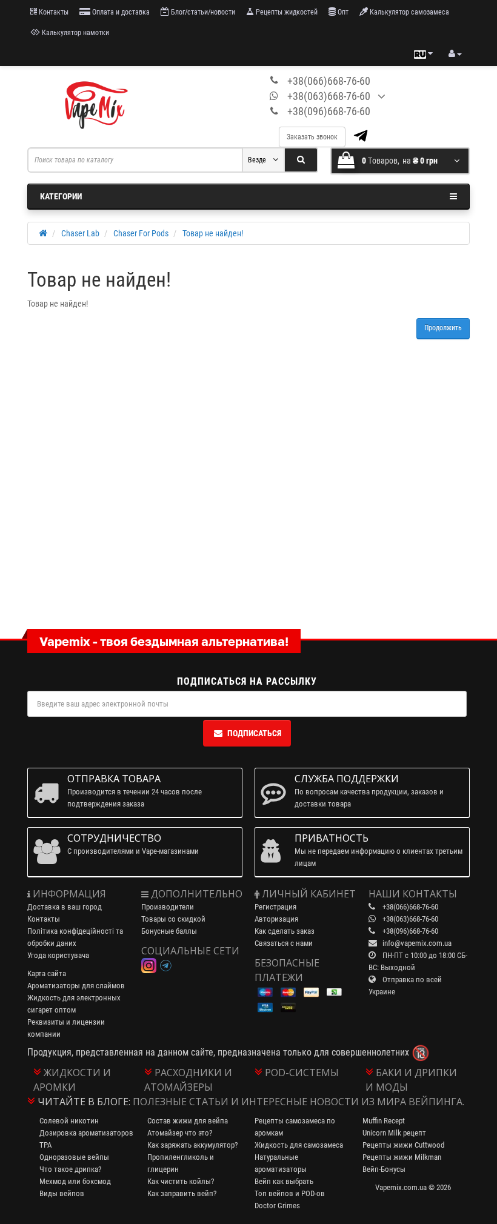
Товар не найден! (212, 233)
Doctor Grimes (277, 1205)
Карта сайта (46, 973)
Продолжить (443, 328)
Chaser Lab (80, 233)
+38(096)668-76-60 (328, 111)
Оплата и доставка (120, 12)
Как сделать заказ (285, 931)
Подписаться (254, 733)
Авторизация (276, 918)
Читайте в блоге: (84, 1101)
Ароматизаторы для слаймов (76, 985)
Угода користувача (58, 955)
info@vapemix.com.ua (417, 943)
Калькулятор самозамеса (408, 12)
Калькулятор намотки (74, 32)
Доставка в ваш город (64, 906)
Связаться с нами (284, 943)
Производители (167, 906)
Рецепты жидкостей (286, 12)
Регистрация (275, 906)
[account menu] (455, 54)
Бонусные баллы (169, 931)
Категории (61, 196)
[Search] (301, 159)
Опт (342, 12)
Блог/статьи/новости (202, 12)
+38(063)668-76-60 (328, 96)
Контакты (52, 12)
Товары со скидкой (173, 918)
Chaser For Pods (140, 233)
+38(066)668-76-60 (328, 81)
